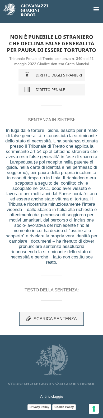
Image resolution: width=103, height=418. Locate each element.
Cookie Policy (64, 407)
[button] (96, 9)
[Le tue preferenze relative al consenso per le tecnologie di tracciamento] (94, 409)
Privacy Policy (39, 407)
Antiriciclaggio (51, 396)
